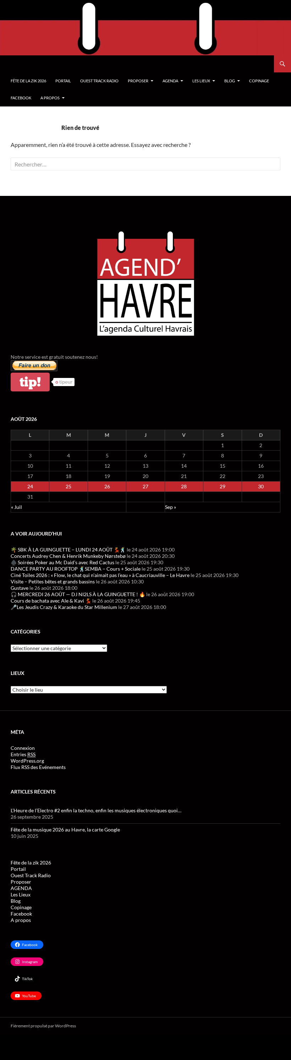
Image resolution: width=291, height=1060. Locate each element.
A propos (50, 97)
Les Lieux (201, 80)
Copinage (259, 80)
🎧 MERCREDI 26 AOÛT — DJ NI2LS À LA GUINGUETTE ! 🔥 (78, 594)
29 (222, 486)
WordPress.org (27, 761)
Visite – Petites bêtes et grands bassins (53, 581)
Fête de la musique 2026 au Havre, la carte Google (65, 829)
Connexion (23, 748)
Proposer (138, 80)
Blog (229, 80)
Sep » (170, 507)
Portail (63, 80)
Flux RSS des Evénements (38, 767)
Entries (23, 754)
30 (261, 486)
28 (184, 486)
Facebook (21, 97)
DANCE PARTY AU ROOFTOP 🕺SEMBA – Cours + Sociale (76, 569)
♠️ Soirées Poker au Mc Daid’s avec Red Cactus (62, 562)
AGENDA (170, 80)
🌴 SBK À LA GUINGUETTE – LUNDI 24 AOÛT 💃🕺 (68, 550)
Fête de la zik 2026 (28, 80)
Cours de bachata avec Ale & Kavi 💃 (51, 601)
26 (107, 486)
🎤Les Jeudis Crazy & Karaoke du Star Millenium (64, 607)
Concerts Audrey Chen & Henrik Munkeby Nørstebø (68, 556)
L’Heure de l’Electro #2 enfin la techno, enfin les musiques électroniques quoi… (96, 810)
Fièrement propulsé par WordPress (43, 1025)
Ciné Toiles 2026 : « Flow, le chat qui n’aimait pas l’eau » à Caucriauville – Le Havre (100, 575)
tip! (30, 382)
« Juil (16, 507)
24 (30, 486)
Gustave (19, 588)
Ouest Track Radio (99, 80)
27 (145, 486)
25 (68, 486)
